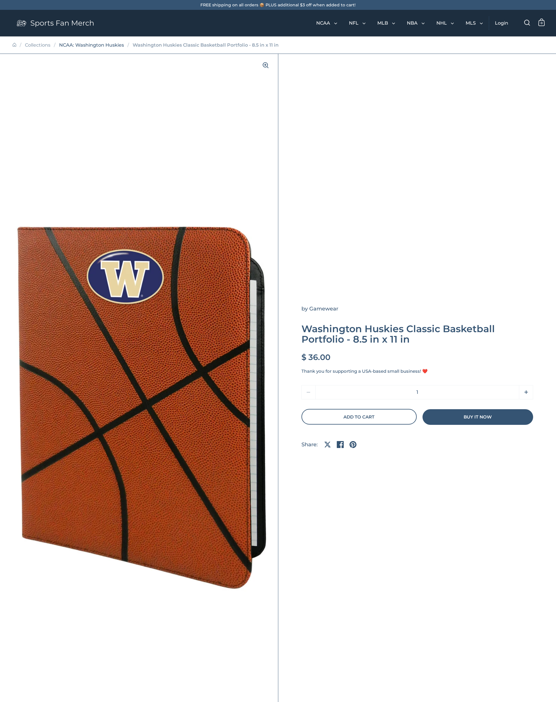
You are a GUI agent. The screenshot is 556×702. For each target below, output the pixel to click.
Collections (37, 45)
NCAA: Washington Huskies (91, 45)
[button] (526, 392)
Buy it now (478, 417)
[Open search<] (527, 22)
